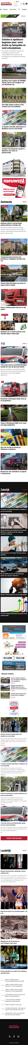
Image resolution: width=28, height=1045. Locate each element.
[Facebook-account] (14, 1036)
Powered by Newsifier (14, 1042)
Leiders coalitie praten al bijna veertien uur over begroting (13, 985)
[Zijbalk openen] (1, 9)
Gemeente (13, 9)
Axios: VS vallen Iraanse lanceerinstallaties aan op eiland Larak (14, 980)
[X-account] (10, 1036)
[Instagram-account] (18, 1036)
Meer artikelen (14, 838)
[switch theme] (24, 4)
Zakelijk (5, 111)
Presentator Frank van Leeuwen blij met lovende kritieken (14, 1013)
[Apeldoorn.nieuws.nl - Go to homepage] (14, 1026)
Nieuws (5, 9)
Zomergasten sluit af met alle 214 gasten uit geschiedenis (15, 995)
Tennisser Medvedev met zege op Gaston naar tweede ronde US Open (15, 1009)
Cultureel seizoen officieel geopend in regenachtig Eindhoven (13, 1000)
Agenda (5, 133)
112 (19, 9)
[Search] (21, 4)
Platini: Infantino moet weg (13, 1004)
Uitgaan (24, 9)
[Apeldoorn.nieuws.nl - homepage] (6, 3)
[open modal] (26, 4)
